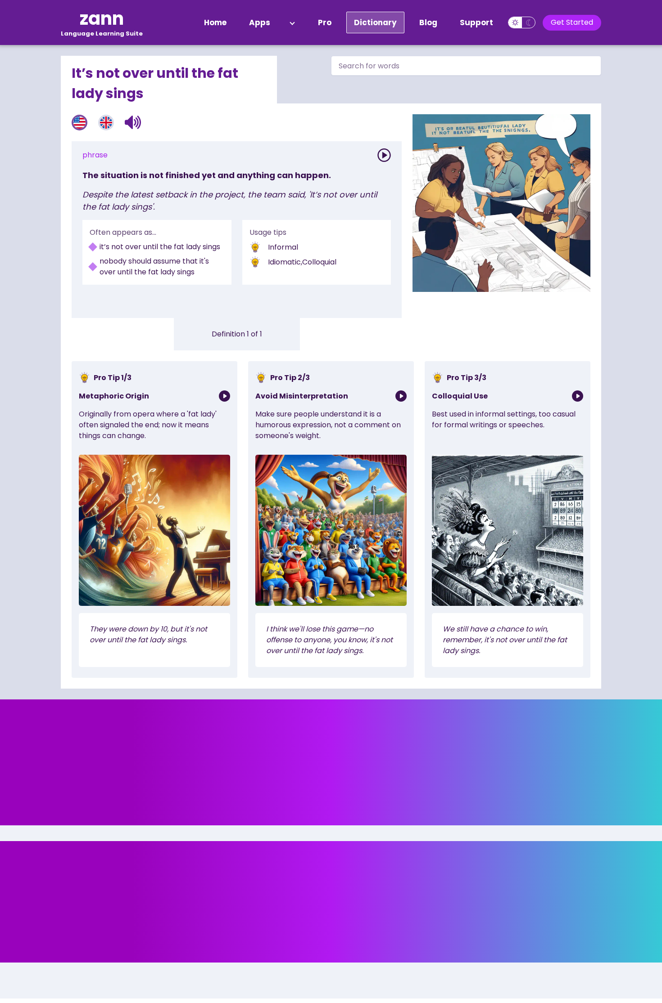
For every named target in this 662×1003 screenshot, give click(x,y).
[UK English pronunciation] (106, 122)
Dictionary (375, 22)
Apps (259, 22)
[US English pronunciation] (79, 122)
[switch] (521, 22)
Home (215, 22)
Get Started (572, 22)
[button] (133, 122)
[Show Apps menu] (292, 22)
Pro (324, 22)
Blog (428, 22)
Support (476, 22)
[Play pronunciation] (384, 155)
